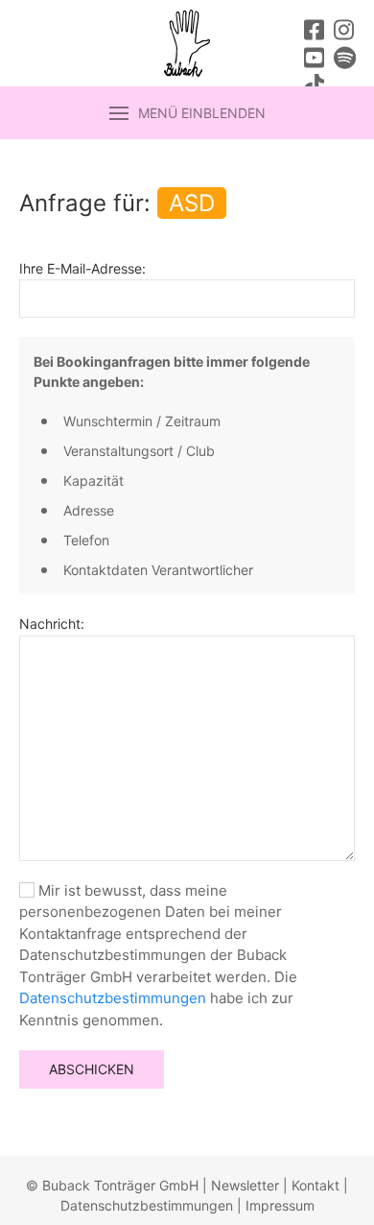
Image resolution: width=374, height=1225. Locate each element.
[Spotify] (345, 60)
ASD (192, 203)
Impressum (280, 1205)
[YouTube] (314, 60)
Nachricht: (51, 623)
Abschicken (91, 1069)
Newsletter (245, 1185)
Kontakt (315, 1185)
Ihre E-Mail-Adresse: (82, 268)
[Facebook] (314, 32)
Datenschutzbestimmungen (112, 998)
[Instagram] (344, 32)
